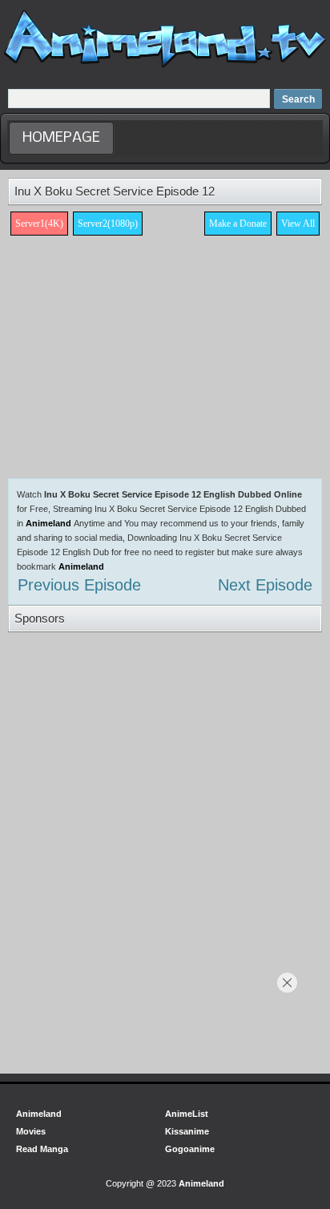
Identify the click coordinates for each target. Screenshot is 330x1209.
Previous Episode (79, 585)
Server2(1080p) (108, 223)
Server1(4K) (39, 223)
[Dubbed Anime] (165, 67)
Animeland (48, 523)
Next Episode (265, 585)
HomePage (61, 138)
